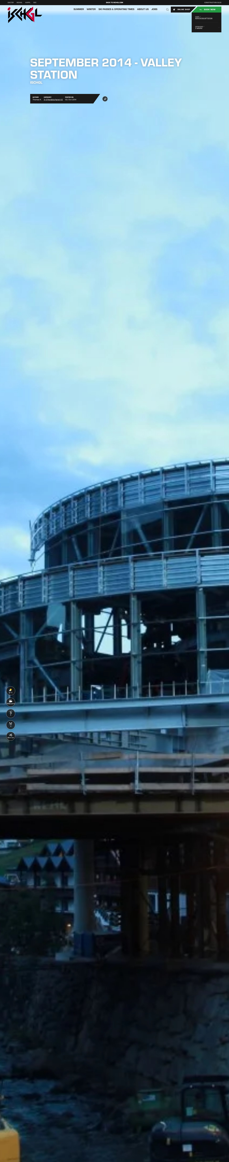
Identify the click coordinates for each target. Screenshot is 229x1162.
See (34, 2)
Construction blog (212, 2)
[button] (167, 10)
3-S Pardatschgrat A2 (53, 99)
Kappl (27, 2)
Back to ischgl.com (114, 2)
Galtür (11, 2)
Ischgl (19, 2)
